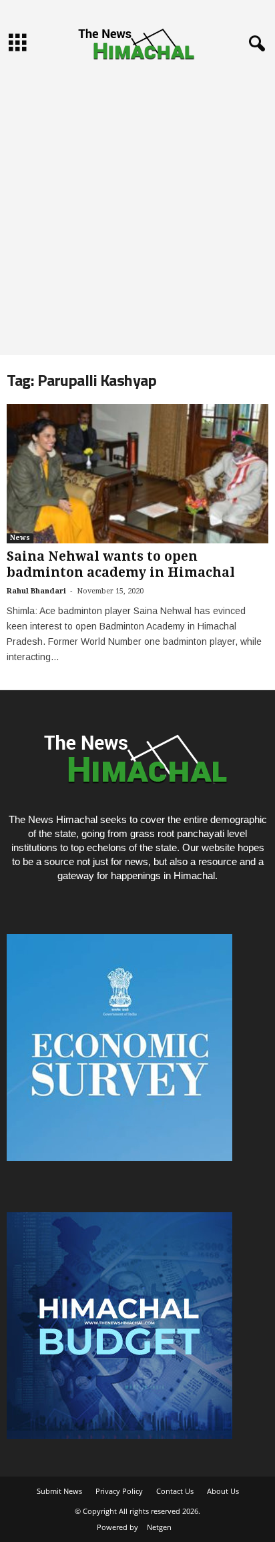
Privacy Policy (119, 1491)
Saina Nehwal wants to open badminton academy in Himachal (121, 564)
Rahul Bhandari (36, 591)
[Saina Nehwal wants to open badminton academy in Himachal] (137, 473)
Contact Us (175, 1491)
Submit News (59, 1491)
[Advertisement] (137, 210)
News (20, 537)
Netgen (159, 1527)
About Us (223, 1491)
